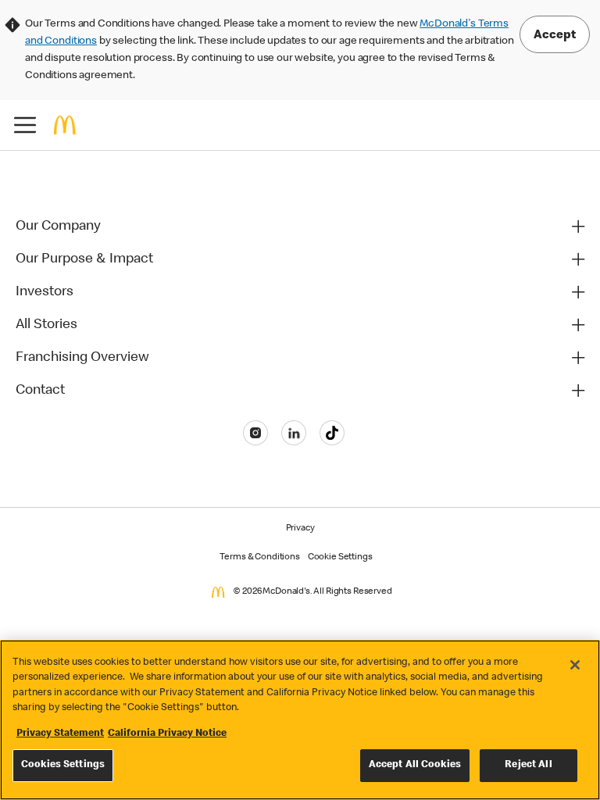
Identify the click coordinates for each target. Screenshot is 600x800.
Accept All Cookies (415, 765)
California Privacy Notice (167, 734)
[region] (300, 720)
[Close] (575, 665)
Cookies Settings (63, 765)
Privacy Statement (60, 734)
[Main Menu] (25, 125)
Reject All (528, 765)
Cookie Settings (340, 557)
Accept (555, 36)
